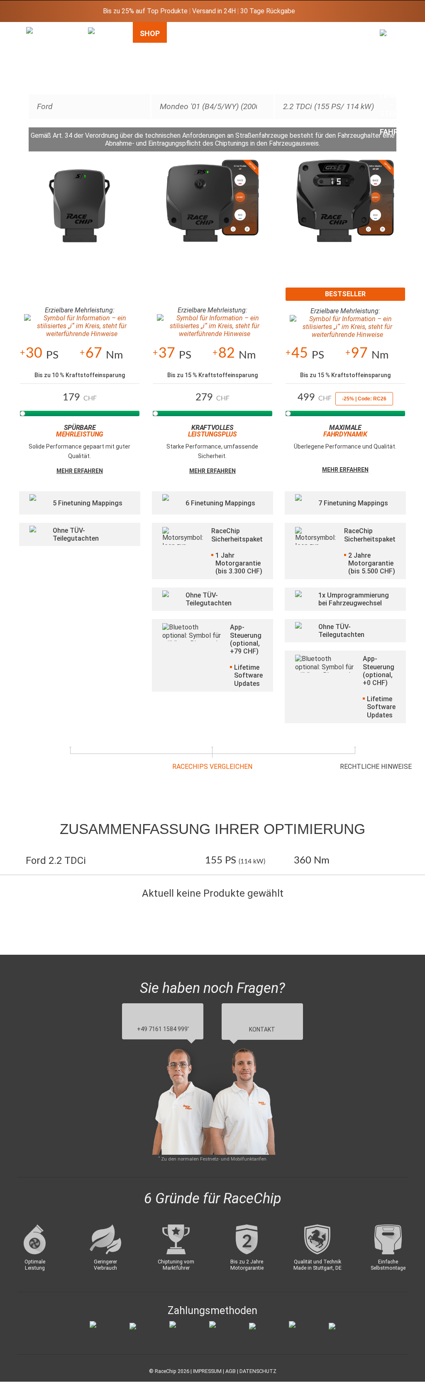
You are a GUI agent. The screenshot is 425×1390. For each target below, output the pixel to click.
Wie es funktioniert (200, 38)
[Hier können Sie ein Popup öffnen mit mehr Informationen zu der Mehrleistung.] (79, 326)
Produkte (259, 33)
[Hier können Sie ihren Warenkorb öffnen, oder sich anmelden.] (392, 85)
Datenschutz (257, 1371)
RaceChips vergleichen (212, 767)
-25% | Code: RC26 (364, 399)
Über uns (351, 38)
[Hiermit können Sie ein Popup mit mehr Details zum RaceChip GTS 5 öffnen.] (345, 210)
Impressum (207, 1371)
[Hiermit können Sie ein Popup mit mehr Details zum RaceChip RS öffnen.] (212, 210)
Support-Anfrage (310, 38)
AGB (230, 1371)
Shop (150, 33)
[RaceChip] (26, 27)
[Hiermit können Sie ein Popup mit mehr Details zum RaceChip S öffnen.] (79, 210)
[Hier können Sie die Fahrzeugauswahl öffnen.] (100, 96)
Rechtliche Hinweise (376, 767)
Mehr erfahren (79, 471)
